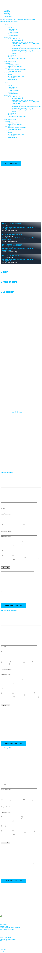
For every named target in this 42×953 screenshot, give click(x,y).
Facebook (3, 949)
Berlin (10, 74)
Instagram (3, 951)
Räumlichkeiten (13, 29)
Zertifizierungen (13, 35)
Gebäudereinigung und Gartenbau (22, 42)
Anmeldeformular (17, 412)
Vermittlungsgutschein (15, 66)
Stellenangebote (13, 32)
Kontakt (6, 73)
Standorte (11, 34)
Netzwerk (7, 68)
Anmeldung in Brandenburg (9, 610)
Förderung (7, 63)
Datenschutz (4, 926)
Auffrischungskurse (18, 40)
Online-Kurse (12, 55)
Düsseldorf (11, 77)
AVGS (10, 56)
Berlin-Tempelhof (5, 937)
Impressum (3, 924)
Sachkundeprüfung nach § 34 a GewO (23, 50)
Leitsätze (11, 30)
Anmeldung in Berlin (7, 472)
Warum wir (11, 27)
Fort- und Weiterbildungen (16, 39)
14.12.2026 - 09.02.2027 (11, 256)
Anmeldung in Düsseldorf (8, 748)
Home (6, 24)
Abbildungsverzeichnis (7, 929)
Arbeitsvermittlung (10, 61)
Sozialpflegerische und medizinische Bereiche (26, 48)
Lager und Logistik (18, 47)
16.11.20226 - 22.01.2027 (12, 245)
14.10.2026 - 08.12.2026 (11, 224)
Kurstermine (12, 60)
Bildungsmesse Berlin (14, 71)
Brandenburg (9, 281)
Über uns (7, 26)
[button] (21, 472)
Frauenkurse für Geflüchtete (17, 58)
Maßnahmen (8, 37)
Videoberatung (12, 79)
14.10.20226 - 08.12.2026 (12, 234)
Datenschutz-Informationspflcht (10, 927)
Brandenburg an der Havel (16, 76)
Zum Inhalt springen (6, 1)
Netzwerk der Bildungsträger (17, 69)
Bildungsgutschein (13, 65)
